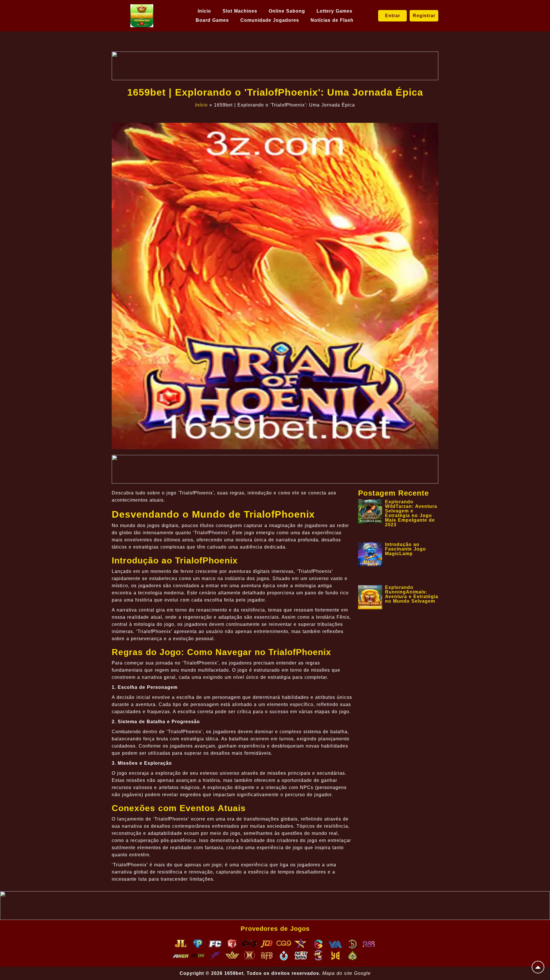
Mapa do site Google (346, 973)
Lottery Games (334, 11)
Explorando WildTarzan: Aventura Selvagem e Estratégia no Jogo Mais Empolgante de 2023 (411, 513)
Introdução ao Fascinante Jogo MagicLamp (405, 549)
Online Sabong (287, 11)
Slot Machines (240, 11)
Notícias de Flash (332, 20)
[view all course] (538, 967)
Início (204, 11)
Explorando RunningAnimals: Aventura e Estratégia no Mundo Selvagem (411, 594)
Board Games (212, 20)
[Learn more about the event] (275, 66)
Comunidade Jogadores (269, 20)
